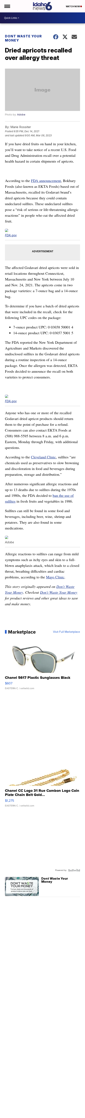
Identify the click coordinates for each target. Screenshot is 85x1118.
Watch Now (73, 6)
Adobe (21, 114)
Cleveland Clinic (43, 456)
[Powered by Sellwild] (74, 870)
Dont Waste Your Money (23, 38)
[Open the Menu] (7, 6)
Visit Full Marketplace (66, 631)
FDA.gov (11, 235)
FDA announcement (46, 180)
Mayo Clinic (55, 576)
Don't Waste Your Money (58, 592)
